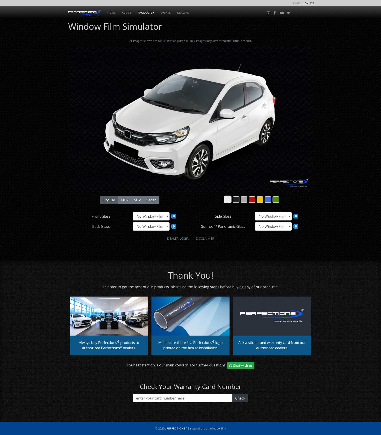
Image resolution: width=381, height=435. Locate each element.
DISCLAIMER (205, 238)
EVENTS (166, 13)
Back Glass (101, 226)
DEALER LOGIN (178, 238)
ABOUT (126, 13)
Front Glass (101, 216)
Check (240, 398)
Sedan (151, 200)
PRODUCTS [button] (145, 13)
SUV (137, 200)
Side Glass (223, 216)
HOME (112, 12)
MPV (125, 200)
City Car (109, 200)
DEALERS (183, 13)
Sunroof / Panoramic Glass (223, 226)
